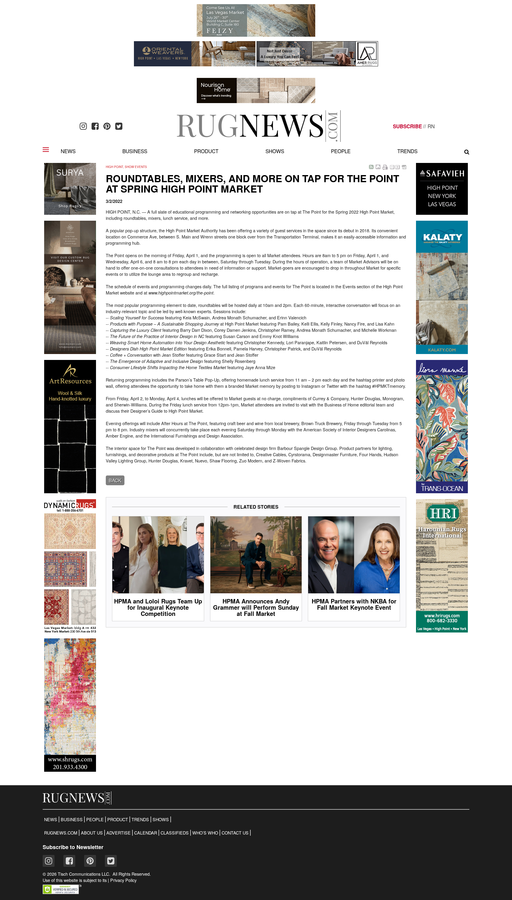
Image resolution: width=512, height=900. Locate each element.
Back (115, 480)
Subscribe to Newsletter (73, 847)
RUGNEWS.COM (60, 833)
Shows (274, 151)
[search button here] (466, 152)
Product (206, 151)
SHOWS (161, 819)
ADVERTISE (118, 833)
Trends (407, 151)
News (68, 151)
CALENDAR (145, 833)
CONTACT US (235, 833)
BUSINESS (72, 819)
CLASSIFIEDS (175, 833)
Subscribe (407, 126)
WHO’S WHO (205, 833)
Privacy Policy (123, 880)
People (341, 151)
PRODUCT (117, 819)
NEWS (50, 819)
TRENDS (140, 819)
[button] (62, 892)
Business (134, 151)
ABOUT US (92, 833)
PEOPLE (95, 819)
